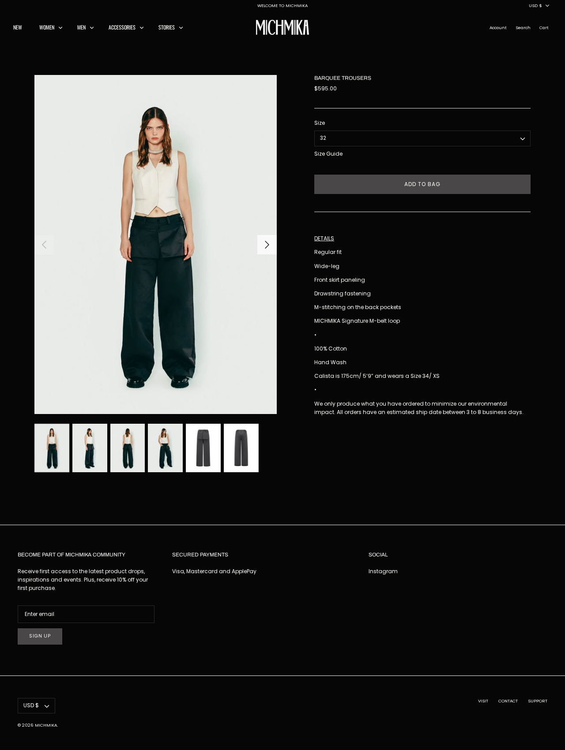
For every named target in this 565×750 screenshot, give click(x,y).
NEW (17, 27)
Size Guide (328, 154)
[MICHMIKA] (282, 27)
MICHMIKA (46, 725)
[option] (155, 244)
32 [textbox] (323, 138)
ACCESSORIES (122, 27)
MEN (81, 27)
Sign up (40, 636)
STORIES (166, 27)
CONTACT (508, 701)
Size (319, 123)
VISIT (483, 701)
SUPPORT (537, 701)
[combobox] (422, 138)
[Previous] (44, 244)
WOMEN (46, 27)
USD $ (535, 5)
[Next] (267, 244)
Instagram (383, 571)
